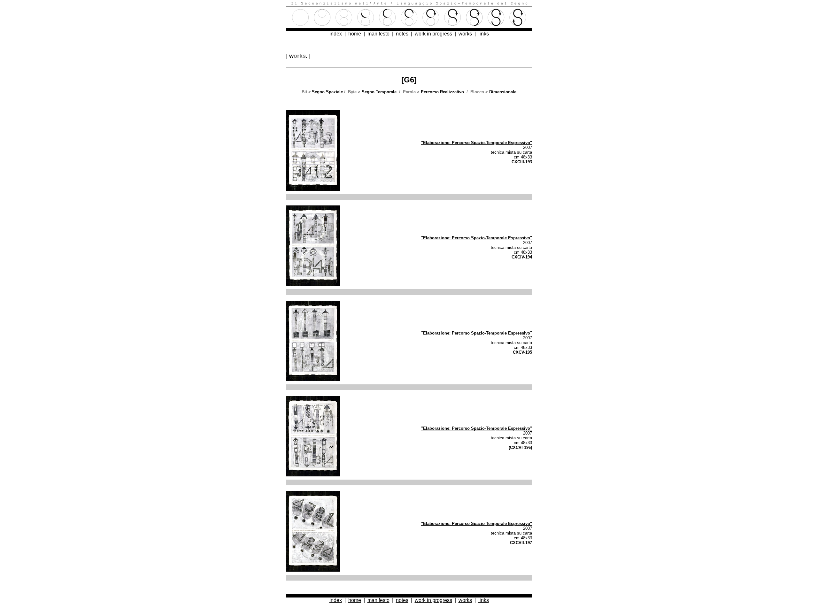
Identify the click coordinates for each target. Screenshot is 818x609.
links (483, 33)
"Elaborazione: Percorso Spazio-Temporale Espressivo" (476, 142)
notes (402, 33)
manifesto (378, 33)
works (465, 33)
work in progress (433, 33)
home (354, 33)
